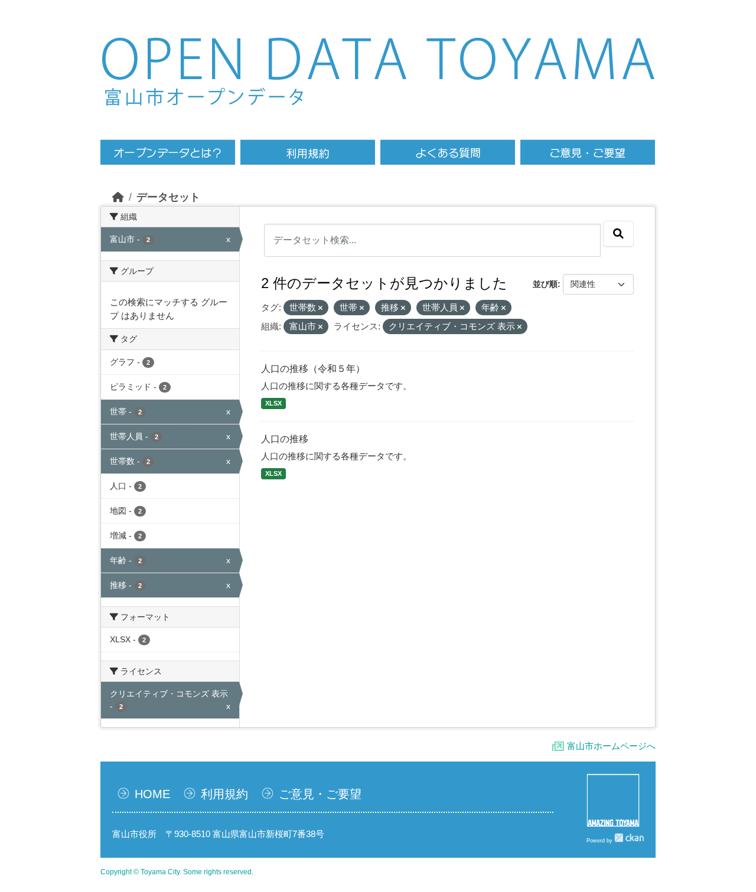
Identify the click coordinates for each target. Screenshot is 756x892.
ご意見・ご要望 (320, 794)
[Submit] (618, 234)
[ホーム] (118, 197)
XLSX (273, 403)
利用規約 (224, 794)
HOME (152, 794)
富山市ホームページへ (611, 746)
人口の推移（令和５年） (313, 369)
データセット (168, 197)
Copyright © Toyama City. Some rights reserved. (176, 872)
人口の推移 (284, 439)
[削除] (320, 308)
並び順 (545, 284)
